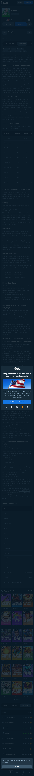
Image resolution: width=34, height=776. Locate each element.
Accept (17, 767)
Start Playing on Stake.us (17, 402)
